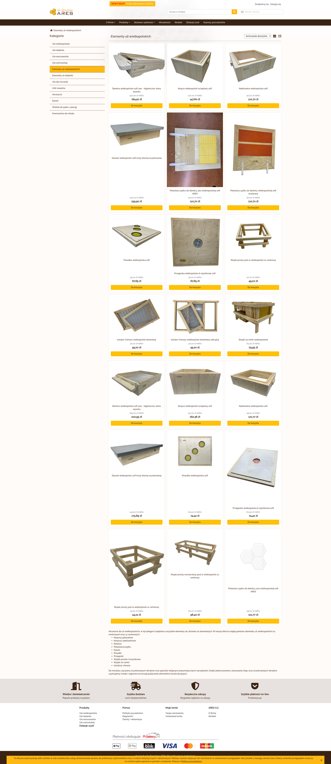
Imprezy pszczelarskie (214, 22)
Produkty (123, 22)
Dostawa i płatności (143, 22)
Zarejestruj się (262, 4)
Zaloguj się (275, 4)
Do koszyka (136, 105)
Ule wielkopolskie (61, 44)
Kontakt (178, 22)
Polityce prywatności (191, 761)
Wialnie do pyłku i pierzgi (64, 107)
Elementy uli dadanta (62, 75)
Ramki (55, 101)
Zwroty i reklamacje (132, 719)
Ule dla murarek (60, 82)
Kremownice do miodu (63, 113)
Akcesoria (57, 94)
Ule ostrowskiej (59, 63)
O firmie (110, 22)
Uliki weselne (58, 88)
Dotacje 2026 (192, 22)
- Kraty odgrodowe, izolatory (132, 3)
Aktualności (165, 22)
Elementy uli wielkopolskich (66, 69)
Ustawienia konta (174, 716)
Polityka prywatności (132, 713)
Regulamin (127, 716)
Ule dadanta (58, 50)
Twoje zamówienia (174, 713)
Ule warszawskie (60, 56)
